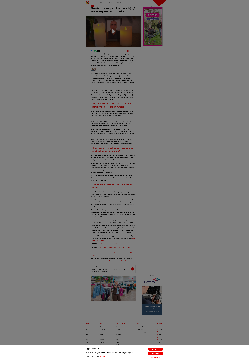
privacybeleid (103, 356)
